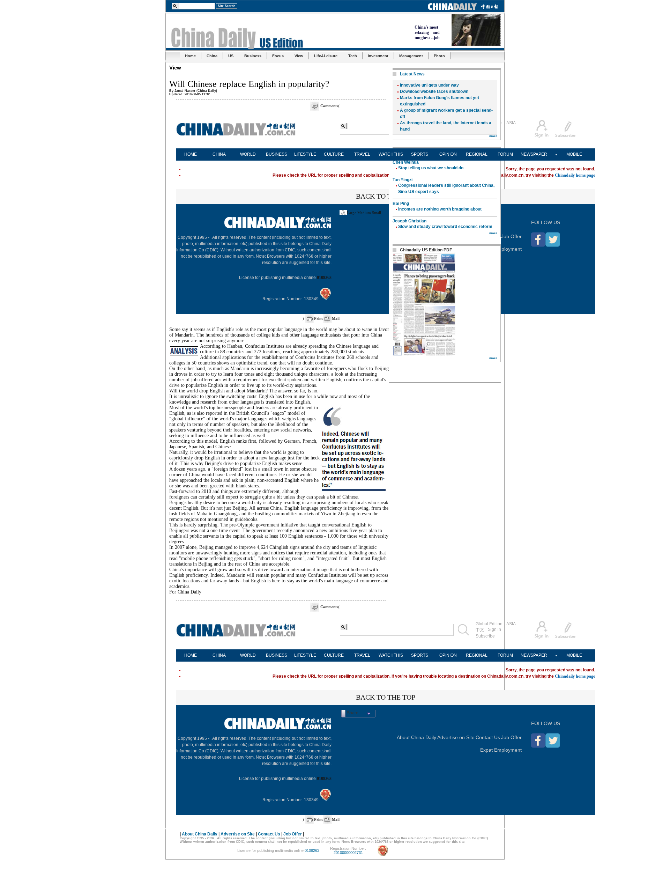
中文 (480, 629)
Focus (278, 56)
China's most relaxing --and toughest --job (427, 32)
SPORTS (419, 154)
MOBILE (574, 154)
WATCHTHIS (391, 154)
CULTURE (334, 154)
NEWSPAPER (534, 154)
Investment (378, 56)
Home (190, 56)
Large (351, 213)
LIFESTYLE (305, 154)
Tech (352, 56)
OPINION (448, 154)
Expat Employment (501, 249)
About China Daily (416, 737)
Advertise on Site (456, 737)
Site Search (227, 6)
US (230, 56)
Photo (439, 56)
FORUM (505, 154)
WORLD (248, 154)
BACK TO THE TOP (385, 196)
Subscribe (485, 636)
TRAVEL (362, 154)
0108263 (324, 277)
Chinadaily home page (575, 175)
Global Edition (489, 623)
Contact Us (488, 737)
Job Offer (511, 236)
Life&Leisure (325, 56)
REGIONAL (476, 154)
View (299, 56)
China (212, 56)
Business (252, 56)
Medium (364, 213)
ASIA (511, 122)
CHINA (219, 154)
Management (411, 56)
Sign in (494, 629)
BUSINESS (276, 154)
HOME (190, 154)
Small (376, 213)
